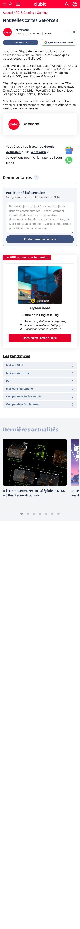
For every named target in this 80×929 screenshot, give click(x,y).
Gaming (42, 12)
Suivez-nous (20, 42)
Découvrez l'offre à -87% (40, 338)
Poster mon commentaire (40, 239)
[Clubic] (40, 4)
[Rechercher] (10, 4)
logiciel (63, 72)
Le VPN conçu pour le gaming (27, 257)
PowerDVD (43, 90)
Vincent (24, 30)
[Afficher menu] (5, 4)
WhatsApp (38, 152)
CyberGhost (40, 308)
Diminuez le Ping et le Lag (40, 315)
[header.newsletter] (18, 4)
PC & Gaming (25, 12)
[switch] (67, 4)
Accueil (8, 12)
